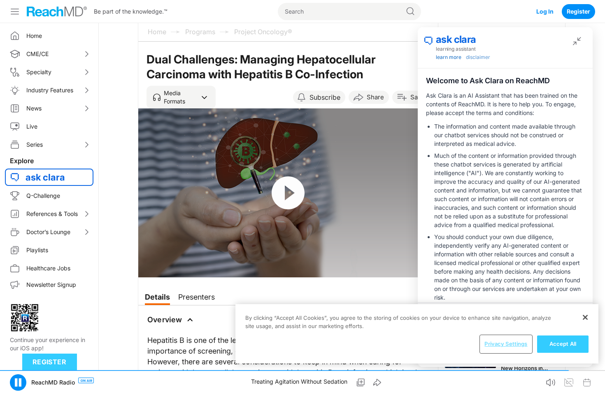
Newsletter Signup (51, 284)
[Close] (585, 317)
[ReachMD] (57, 11)
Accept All (562, 343)
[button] (181, 97)
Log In (545, 11)
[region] (416, 334)
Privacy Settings (505, 343)
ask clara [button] (45, 177)
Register (578, 11)
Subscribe (324, 97)
